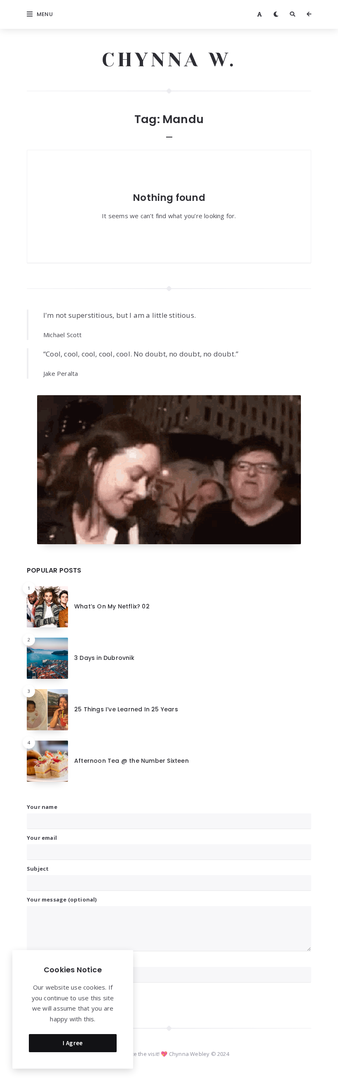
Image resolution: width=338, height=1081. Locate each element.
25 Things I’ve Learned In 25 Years (126, 709)
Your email (42, 837)
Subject (38, 868)
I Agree (73, 1043)
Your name (42, 807)
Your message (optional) (62, 899)
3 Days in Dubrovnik (104, 658)
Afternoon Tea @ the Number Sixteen (131, 761)
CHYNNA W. (169, 60)
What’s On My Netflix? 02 (112, 606)
